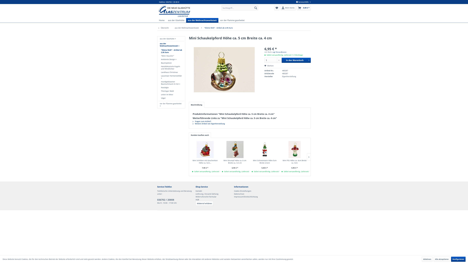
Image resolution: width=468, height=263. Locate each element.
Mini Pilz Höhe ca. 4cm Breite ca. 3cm (295, 161)
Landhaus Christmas (169, 72)
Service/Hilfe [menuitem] (303, 2)
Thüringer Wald (167, 91)
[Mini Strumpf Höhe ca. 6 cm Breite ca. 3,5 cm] (235, 149)
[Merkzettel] (276, 7)
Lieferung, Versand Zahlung (207, 194)
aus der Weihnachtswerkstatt (169, 44)
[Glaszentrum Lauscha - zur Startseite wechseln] (188, 11)
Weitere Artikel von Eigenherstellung (209, 123)
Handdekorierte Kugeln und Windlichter (170, 67)
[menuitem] (239, 7)
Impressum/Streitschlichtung (246, 197)
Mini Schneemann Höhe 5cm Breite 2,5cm (265, 161)
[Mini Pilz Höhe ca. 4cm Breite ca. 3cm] (295, 149)
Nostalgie (165, 87)
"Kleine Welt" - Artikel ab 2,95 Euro (171, 51)
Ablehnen (427, 259)
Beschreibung (196, 105)
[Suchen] (255, 7)
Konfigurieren (458, 259)
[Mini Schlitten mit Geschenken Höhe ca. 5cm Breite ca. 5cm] (205, 149)
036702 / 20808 (165, 199)
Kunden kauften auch (200, 135)
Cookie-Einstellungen (242, 191)
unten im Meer (167, 94)
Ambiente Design (168, 59)
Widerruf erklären (204, 203)
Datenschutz (239, 194)
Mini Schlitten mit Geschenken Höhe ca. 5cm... (205, 161)
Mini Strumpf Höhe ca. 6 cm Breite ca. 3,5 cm (235, 161)
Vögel (163, 98)
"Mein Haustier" (167, 56)
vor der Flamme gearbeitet (170, 103)
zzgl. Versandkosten (280, 52)
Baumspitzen (166, 63)
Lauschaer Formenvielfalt (171, 76)
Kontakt (199, 191)
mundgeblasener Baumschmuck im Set (170, 82)
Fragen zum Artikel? (202, 121)
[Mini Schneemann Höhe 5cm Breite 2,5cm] (265, 149)
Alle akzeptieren (442, 259)
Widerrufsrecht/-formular (206, 197)
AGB (197, 199)
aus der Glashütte (167, 39)
